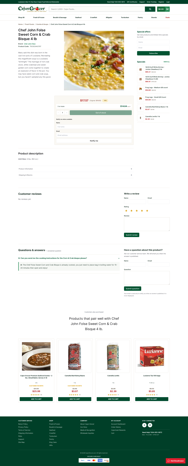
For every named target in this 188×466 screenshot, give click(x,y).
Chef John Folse (29, 44)
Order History (116, 427)
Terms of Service (24, 430)
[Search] (150, 9)
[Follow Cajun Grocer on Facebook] (144, 425)
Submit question (132, 288)
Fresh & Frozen (38, 17)
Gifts (51, 445)
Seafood (78, 17)
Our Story (83, 427)
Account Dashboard (118, 424)
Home (20, 24)
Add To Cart (36, 399)
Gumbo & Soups (42, 24)
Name (58, 123)
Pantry (140, 17)
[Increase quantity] (67, 112)
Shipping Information (25, 433)
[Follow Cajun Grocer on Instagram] (150, 425)
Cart (112, 433)
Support (142, 2)
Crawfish (93, 17)
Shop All (21, 17)
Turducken (125, 17)
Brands (154, 17)
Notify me (94, 141)
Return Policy (23, 424)
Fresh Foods (29, 24)
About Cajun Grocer (87, 424)
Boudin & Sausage (59, 17)
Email (58, 131)
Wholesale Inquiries (87, 433)
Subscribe (153, 53)
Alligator (109, 17)
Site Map (21, 442)
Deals (168, 17)
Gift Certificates (132, 2)
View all (167, 62)
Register (161, 2)
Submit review (132, 235)
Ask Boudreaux (177, 461)
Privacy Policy (23, 427)
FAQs (20, 436)
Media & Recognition (87, 430)
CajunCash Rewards (118, 430)
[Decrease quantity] (58, 112)
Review (126, 216)
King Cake (53, 442)
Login (168, 2)
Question (127, 269)
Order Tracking (151, 2)
